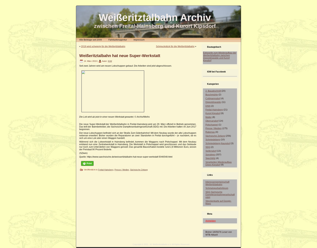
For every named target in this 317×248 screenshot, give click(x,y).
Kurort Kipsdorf (212, 113)
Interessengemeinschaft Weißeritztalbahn (217, 183)
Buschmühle (211, 94)
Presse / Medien (121, 170)
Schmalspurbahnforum (216, 188)
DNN (207, 106)
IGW (110, 61)
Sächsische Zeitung (139, 170)
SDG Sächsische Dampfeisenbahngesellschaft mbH (220, 195)
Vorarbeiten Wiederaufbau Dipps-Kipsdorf (218, 163)
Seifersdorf (210, 151)
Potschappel (211, 124)
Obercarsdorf (211, 121)
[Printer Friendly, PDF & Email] (87, 163)
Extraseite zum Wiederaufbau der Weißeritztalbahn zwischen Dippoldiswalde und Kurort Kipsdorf (219, 57)
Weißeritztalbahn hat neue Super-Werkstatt (119, 55)
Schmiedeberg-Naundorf (217, 143)
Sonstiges (210, 154)
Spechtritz (210, 158)
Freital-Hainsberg (105, 170)
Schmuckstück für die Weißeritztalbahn (175, 46)
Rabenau (210, 132)
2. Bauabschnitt (213, 91)
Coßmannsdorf (212, 98)
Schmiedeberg (212, 139)
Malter (208, 117)
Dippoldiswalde (213, 102)
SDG (207, 147)
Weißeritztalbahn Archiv (155, 17)
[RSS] (80, 245)
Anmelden (210, 221)
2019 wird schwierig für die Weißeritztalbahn (103, 46)
